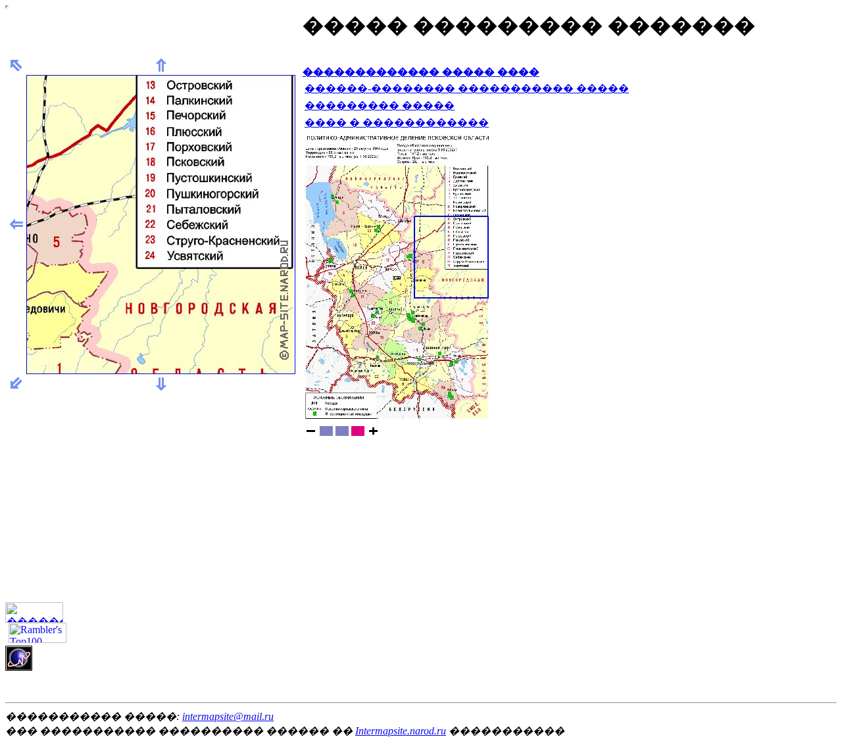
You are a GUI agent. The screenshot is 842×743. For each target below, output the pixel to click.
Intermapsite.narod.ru (400, 730)
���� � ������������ (397, 122)
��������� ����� (380, 105)
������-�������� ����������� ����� (467, 88)
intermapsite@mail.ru (228, 716)
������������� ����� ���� (421, 72)
